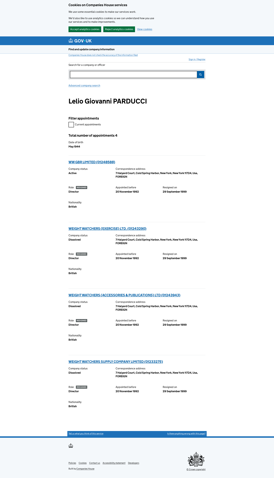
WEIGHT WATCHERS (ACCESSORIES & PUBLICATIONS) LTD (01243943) (124, 295)
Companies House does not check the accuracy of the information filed (103, 55)
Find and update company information (91, 49)
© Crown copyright (196, 469)
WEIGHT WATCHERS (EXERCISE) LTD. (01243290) (107, 228)
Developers (133, 463)
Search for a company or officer (86, 65)
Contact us (94, 463)
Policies (72, 463)
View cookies (144, 29)
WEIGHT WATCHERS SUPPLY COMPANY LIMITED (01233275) (115, 361)
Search (200, 74)
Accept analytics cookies (84, 29)
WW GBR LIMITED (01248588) (91, 162)
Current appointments (88, 124)
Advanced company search (84, 85)
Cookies (83, 463)
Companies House (85, 468)
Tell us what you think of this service (85, 433)
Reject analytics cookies (119, 29)
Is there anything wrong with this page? (186, 433)
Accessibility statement (114, 463)
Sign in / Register (197, 59)
